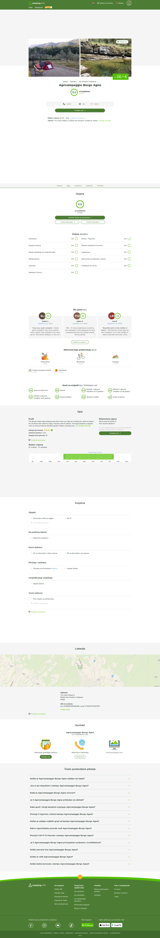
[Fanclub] (48, 7)
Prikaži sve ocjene (79, 342)
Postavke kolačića (81, 933)
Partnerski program (82, 905)
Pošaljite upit (78, 110)
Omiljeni (121, 3)
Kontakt (97, 895)
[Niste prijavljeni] (129, 3)
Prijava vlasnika (80, 908)
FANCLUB (58, 889)
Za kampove (79, 891)
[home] (37, 885)
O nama (117, 889)
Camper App (59, 893)
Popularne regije (60, 900)
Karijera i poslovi (121, 893)
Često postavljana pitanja (101, 890)
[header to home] (37, 3)
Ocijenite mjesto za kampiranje (79, 217)
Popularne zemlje (61, 896)
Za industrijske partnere (80, 900)
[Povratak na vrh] (80, 877)
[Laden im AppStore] (104, 925)
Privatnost (69, 933)
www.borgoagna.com (114, 752)
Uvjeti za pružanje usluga (98, 933)
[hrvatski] (93, 3)
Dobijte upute (65, 709)
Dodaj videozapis (67, 222)
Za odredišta (79, 895)
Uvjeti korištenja (46, 933)
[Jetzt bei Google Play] (116, 925)
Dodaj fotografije (92, 222)
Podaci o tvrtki (59, 933)
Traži (30, 7)
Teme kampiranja (61, 904)
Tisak (116, 896)
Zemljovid (39, 7)
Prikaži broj (80, 757)
